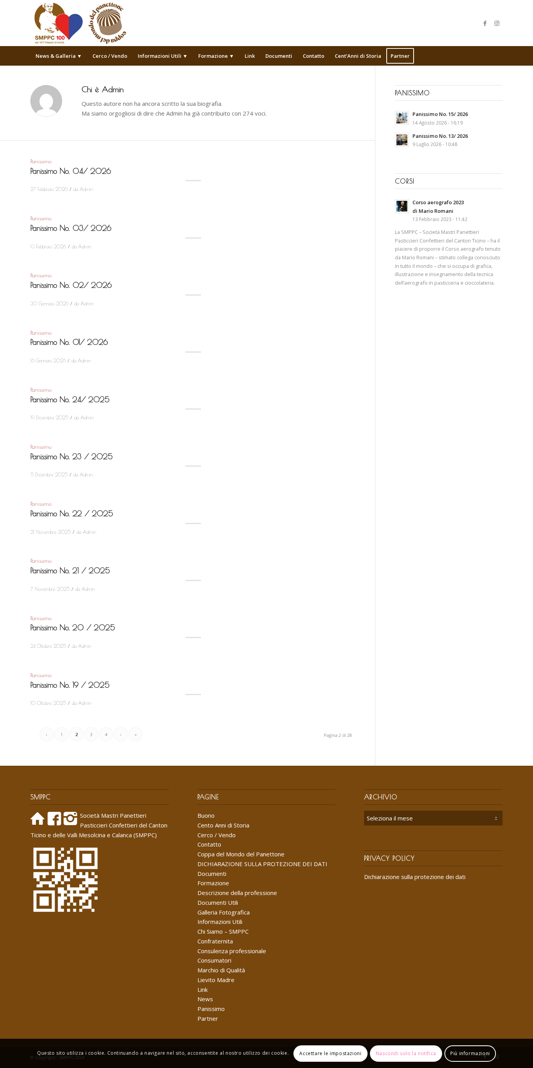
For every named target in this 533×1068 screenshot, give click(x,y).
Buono (206, 815)
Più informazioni (470, 1053)
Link (202, 989)
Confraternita (215, 941)
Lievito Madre (216, 980)
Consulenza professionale (231, 951)
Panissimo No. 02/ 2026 (71, 285)
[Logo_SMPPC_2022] (80, 23)
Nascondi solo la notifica (406, 1053)
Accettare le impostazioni (330, 1053)
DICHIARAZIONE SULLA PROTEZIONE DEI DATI (262, 864)
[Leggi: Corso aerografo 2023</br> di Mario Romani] (402, 206)
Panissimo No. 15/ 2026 (440, 114)
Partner (207, 1018)
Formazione (213, 883)
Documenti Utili (217, 902)
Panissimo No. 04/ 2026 (70, 171)
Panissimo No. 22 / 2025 (71, 513)
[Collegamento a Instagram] (497, 23)
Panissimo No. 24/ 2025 (70, 399)
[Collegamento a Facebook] (485, 23)
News (205, 999)
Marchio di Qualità (221, 970)
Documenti (211, 873)
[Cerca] (497, 56)
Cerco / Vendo (216, 835)
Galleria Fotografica (223, 912)
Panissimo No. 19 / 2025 (70, 685)
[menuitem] (58, 56)
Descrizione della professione (237, 893)
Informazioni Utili (219, 921)
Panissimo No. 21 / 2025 (70, 570)
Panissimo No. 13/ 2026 (440, 135)
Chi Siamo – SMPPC (223, 931)
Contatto (209, 844)
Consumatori (214, 960)
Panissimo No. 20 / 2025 (72, 627)
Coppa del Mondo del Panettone (240, 854)
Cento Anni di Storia (223, 825)
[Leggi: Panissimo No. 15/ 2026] (402, 118)
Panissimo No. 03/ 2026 (70, 228)
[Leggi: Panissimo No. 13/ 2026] (402, 140)
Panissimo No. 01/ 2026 (69, 342)
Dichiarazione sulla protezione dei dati (414, 877)
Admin (86, 189)
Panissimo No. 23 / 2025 (71, 456)
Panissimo (41, 161)
